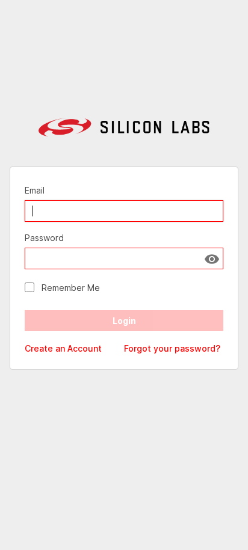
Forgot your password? (172, 348)
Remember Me (71, 288)
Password (44, 238)
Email (35, 190)
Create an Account (63, 348)
